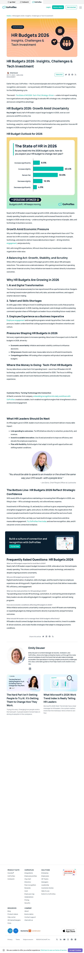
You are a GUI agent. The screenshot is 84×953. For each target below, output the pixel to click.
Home (9, 16)
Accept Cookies (75, 950)
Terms (18, 939)
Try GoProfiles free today (37, 521)
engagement (12, 243)
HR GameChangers (14, 920)
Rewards (27, 888)
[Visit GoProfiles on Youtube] (64, 939)
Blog (9, 911)
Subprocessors (28, 939)
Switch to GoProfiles (48, 894)
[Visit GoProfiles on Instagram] (68, 939)
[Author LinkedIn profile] (29, 669)
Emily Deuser (14, 73)
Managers (44, 882)
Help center (12, 917)
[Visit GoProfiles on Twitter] (57, 939)
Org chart (27, 879)
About (26, 911)
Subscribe (59, 74)
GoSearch (11, 879)
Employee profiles (30, 876)
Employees (45, 876)
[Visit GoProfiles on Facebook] (72, 939)
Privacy (10, 939)
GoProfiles (11, 876)
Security (27, 903)
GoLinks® (11, 873)
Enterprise (44, 873)
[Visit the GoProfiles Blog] (75, 939)
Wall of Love (45, 891)
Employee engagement (16, 320)
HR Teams (44, 879)
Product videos (13, 914)
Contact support (30, 917)
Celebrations (28, 897)
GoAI (26, 891)
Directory (27, 882)
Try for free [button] (15, 546)
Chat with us (28, 920)
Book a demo (58, 7)
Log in (48, 7)
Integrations (28, 873)
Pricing (26, 900)
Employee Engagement (15, 76)
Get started (71, 7)
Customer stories (47, 888)
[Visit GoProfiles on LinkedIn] (61, 939)
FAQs (9, 923)
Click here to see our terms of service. (54, 950)
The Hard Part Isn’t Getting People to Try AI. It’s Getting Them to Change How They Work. (23, 700)
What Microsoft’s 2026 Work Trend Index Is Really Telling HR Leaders (60, 698)
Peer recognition (30, 885)
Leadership (45, 885)
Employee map (29, 894)
